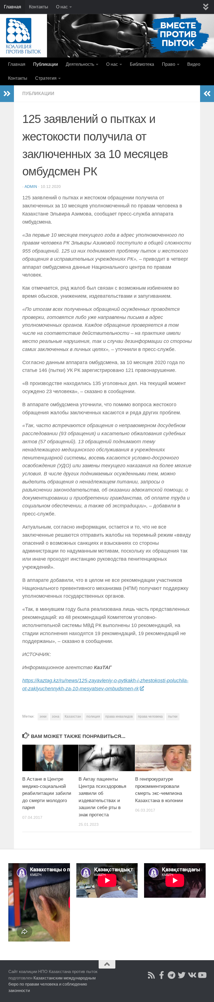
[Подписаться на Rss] (151, 975)
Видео (193, 64)
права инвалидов (119, 716)
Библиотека (142, 64)
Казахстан (73, 716)
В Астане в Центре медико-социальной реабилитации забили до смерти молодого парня (46, 793)
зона (55, 716)
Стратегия (46, 78)
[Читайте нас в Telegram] (172, 975)
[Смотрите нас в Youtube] (202, 975)
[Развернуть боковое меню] (7, 93)
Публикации (45, 64)
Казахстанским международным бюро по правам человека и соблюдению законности (52, 984)
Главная (12, 6)
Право (168, 64)
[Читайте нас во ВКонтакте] (192, 975)
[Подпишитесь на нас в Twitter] (182, 975)
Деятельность (80, 64)
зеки (43, 716)
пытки (172, 716)
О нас (62, 6)
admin (31, 186)
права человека (150, 716)
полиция (93, 716)
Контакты (38, 6)
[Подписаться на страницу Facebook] (162, 975)
